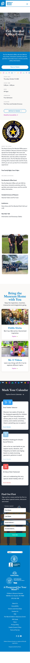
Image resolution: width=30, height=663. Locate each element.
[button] (27, 4)
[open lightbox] (15, 244)
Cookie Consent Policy (15, 627)
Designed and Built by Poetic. (15, 646)
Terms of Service (15, 630)
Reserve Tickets (15, 67)
